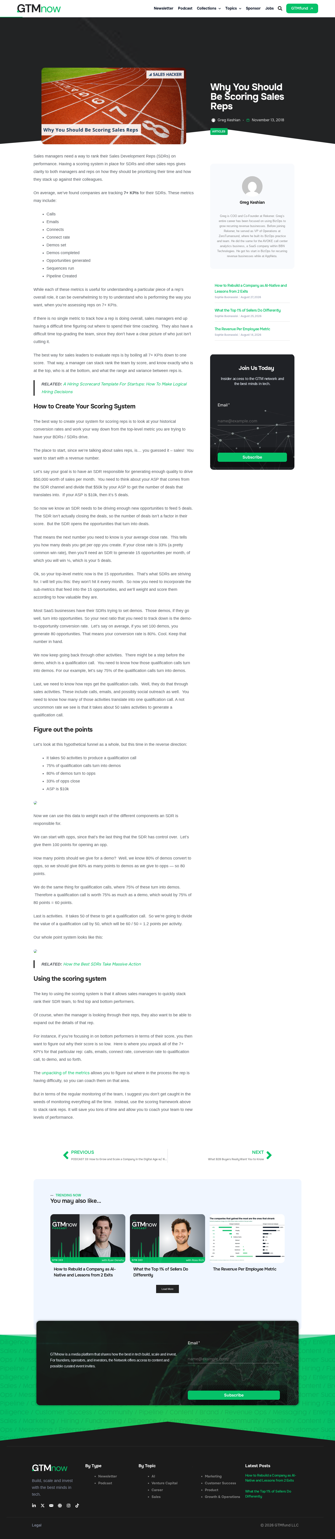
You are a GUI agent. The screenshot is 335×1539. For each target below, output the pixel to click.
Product (211, 1490)
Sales (156, 1497)
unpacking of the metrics (66, 1072)
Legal (36, 1525)
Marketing (213, 1476)
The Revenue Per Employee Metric (242, 329)
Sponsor (253, 8)
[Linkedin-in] (34, 1505)
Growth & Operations (222, 1497)
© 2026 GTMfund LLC (279, 1525)
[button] (280, 9)
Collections (206, 8)
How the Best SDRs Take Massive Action (102, 964)
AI (153, 1476)
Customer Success (220, 1483)
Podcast (185, 8)
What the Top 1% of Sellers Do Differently (248, 310)
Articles (218, 131)
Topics (231, 8)
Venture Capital (165, 1483)
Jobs (269, 8)
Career (157, 1490)
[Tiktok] (77, 1505)
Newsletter (163, 8)
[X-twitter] (43, 1505)
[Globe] (60, 1505)
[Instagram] (69, 1505)
